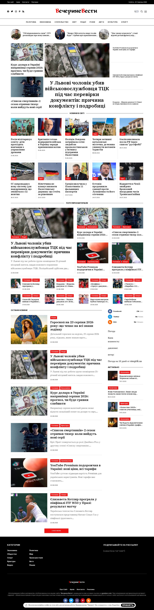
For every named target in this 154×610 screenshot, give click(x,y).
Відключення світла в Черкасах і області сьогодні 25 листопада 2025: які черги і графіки (130, 379)
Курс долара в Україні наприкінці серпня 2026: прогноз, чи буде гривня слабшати (27, 69)
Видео (10, 565)
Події (24, 237)
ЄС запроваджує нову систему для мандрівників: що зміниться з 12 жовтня (21, 189)
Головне (15, 237)
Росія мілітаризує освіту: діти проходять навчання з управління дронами (21, 146)
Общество (12, 554)
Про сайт (63, 589)
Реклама (90, 589)
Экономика (12, 550)
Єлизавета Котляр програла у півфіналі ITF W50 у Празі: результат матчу (128, 76)
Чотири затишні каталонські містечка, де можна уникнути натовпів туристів (103, 144)
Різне (53, 318)
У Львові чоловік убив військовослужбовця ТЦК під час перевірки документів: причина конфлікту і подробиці (77, 94)
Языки (32, 565)
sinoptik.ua (136, 361)
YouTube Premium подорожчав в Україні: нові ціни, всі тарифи (125, 48)
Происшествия (36, 558)
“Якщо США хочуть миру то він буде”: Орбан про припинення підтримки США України (81, 35)
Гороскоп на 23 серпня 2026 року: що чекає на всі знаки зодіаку (71, 325)
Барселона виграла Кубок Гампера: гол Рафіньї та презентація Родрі (99, 302)
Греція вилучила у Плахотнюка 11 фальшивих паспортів (76, 187)
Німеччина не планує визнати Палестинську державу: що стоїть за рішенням (49, 189)
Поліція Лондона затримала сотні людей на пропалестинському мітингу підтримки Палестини (76, 147)
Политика (113, 388)
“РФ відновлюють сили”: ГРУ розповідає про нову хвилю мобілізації (37, 35)
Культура (126, 227)
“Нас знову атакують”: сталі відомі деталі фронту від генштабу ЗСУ (124, 35)
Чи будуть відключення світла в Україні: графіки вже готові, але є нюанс (131, 425)
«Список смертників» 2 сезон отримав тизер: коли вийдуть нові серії (26, 104)
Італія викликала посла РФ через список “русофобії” (131, 142)
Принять (128, 605)
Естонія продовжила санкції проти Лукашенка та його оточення (103, 189)
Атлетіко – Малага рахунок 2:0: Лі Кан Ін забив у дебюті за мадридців (65, 302)
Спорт (125, 262)
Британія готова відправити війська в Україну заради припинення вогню (49, 143)
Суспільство (93, 262)
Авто (31, 561)
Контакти (81, 589)
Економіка (92, 227)
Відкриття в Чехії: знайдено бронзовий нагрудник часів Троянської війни (130, 189)
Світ (14, 134)
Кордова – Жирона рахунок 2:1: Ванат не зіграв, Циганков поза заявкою (127, 103)
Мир (31, 554)
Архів (72, 589)
